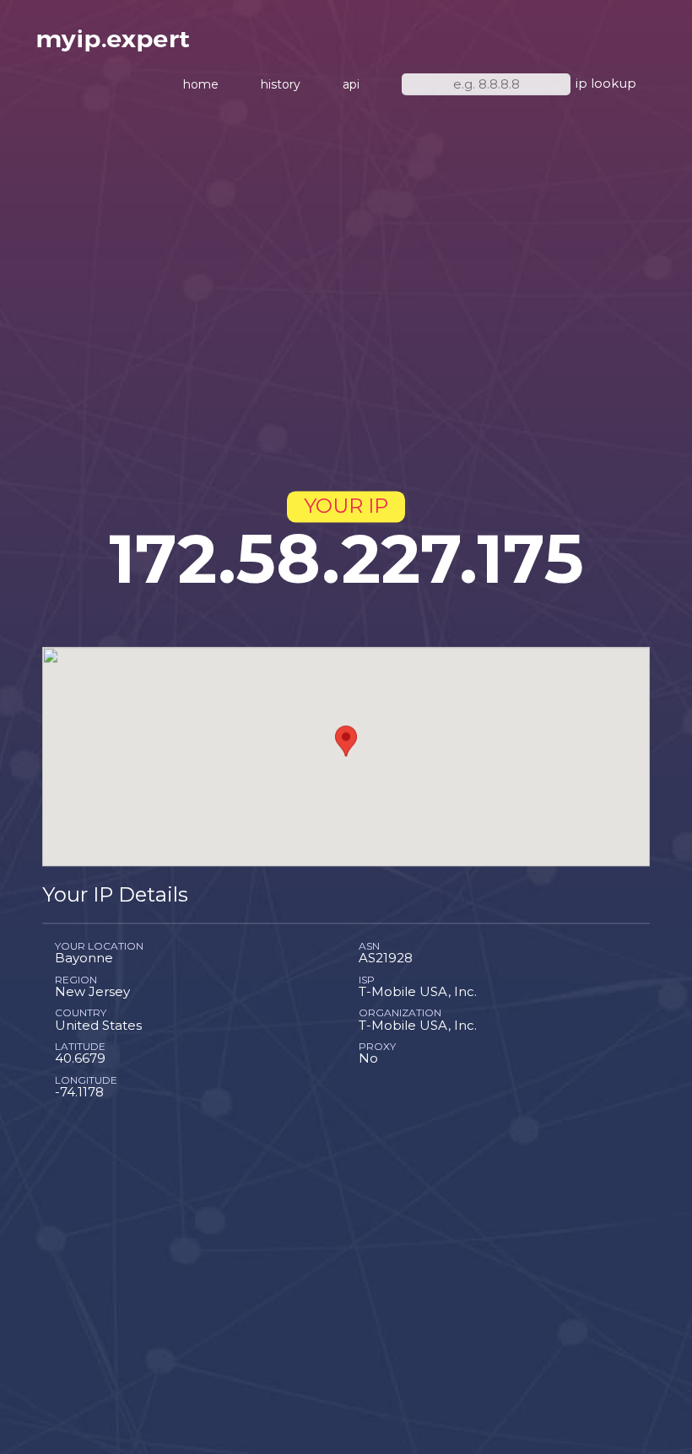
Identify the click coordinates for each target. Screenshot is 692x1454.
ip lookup (606, 83)
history (280, 84)
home (201, 84)
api (351, 84)
